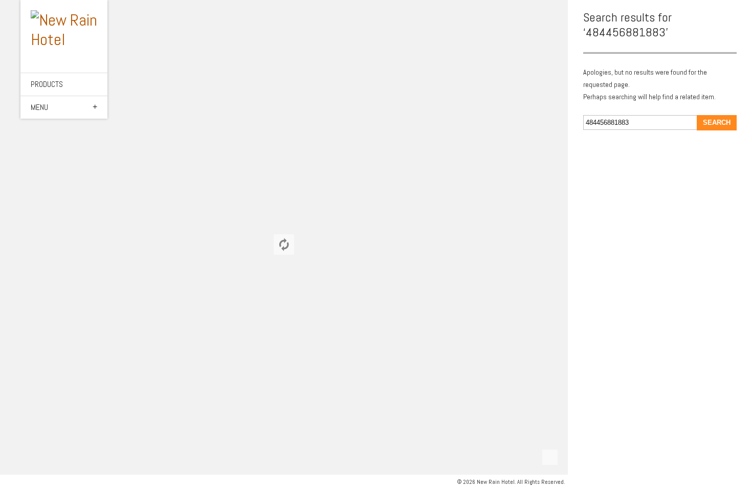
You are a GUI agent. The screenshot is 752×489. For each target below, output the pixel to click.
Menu (39, 107)
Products (47, 84)
